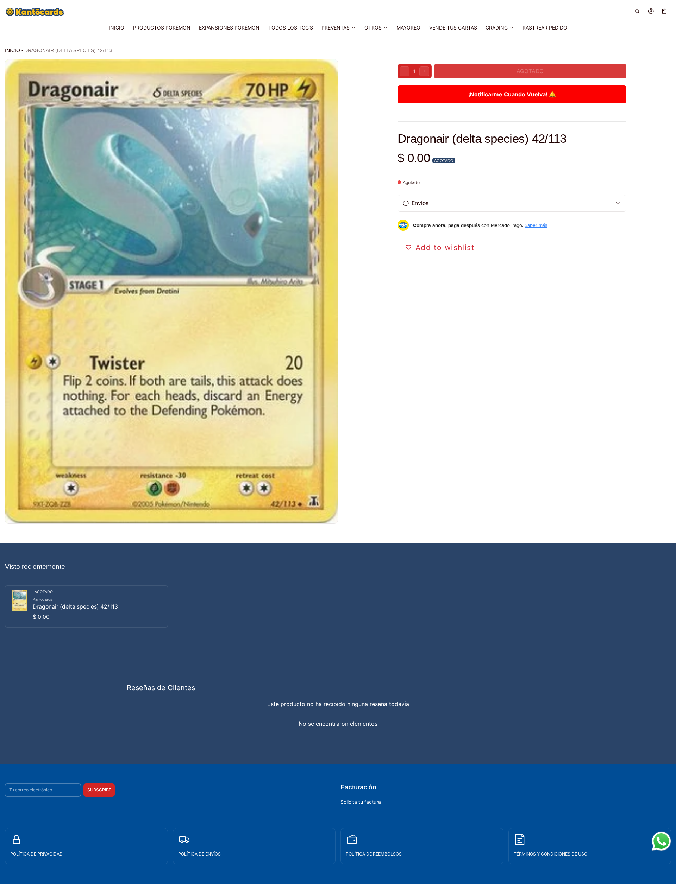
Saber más (536, 225)
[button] (637, 11)
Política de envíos (199, 854)
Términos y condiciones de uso (550, 854)
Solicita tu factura (360, 802)
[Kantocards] (35, 12)
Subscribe (99, 790)
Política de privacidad (36, 854)
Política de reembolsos (374, 854)
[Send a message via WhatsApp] (661, 841)
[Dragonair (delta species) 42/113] (86, 606)
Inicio (12, 50)
